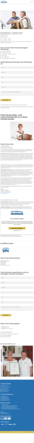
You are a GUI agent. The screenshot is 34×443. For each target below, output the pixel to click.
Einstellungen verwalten (17, 230)
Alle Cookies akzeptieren (17, 228)
